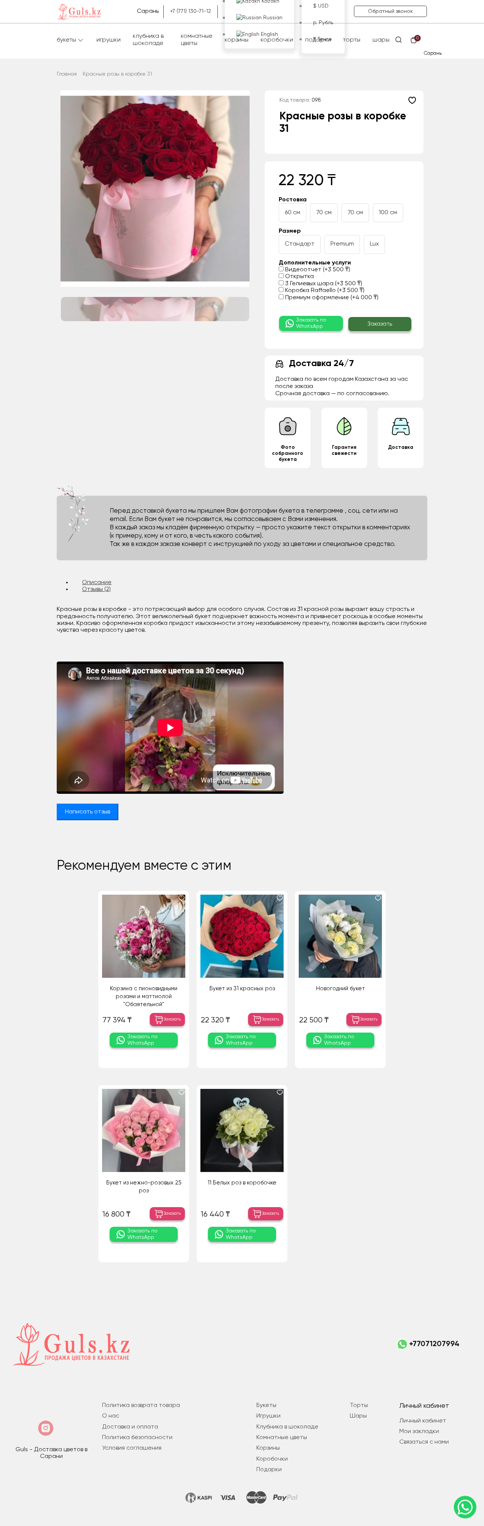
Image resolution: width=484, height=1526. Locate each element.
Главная (67, 74)
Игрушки (108, 40)
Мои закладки (419, 1432)
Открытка (299, 277)
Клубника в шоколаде (148, 39)
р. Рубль (323, 22)
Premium (342, 244)
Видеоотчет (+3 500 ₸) (317, 270)
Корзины (236, 40)
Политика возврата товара (141, 1405)
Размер (290, 231)
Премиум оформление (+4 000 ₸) (331, 298)
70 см (324, 213)
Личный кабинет (422, 1421)
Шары (380, 40)
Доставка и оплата (130, 1427)
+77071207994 (434, 1344)
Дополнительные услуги (315, 263)
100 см (388, 213)
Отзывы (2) (96, 589)
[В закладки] (412, 100)
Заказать (380, 324)
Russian (272, 17)
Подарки (318, 40)
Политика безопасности (137, 1438)
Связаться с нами (424, 1442)
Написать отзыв (87, 812)
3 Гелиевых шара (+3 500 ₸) (323, 284)
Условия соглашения (131, 1448)
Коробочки (277, 40)
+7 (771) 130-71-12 (190, 11)
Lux (374, 244)
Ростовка (293, 200)
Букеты (66, 40)
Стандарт (300, 244)
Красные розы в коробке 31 (117, 74)
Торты (351, 40)
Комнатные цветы (197, 39)
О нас (110, 1416)
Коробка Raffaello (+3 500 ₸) (324, 291)
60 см (292, 213)
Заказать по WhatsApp (311, 323)
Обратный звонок (390, 11)
